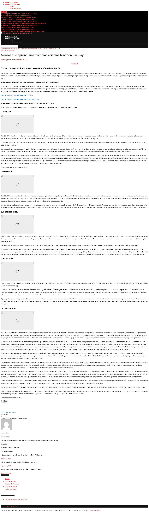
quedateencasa (11, 412)
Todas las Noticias (11, 489)
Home (3, 48)
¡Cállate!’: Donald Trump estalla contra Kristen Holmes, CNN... (23, 31)
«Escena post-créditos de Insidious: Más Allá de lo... (20, 14)
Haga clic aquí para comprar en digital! (17, 95)
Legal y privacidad (11, 506)
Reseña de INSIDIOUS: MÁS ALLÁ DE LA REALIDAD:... (19, 17)
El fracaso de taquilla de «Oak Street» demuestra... (19, 25)
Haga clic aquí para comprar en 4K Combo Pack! (20, 99)
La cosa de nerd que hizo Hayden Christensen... (18, 19)
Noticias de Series (11, 2)
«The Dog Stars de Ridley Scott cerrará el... (16, 15)
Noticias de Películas (12, 4)
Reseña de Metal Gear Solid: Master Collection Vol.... (20, 21)
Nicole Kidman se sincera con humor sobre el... (17, 27)
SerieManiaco (11, 60)
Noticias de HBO (15, 8)
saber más (97, 510)
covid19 (3, 412)
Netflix (12, 6)
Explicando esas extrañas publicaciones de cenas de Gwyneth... (24, 23)
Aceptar (91, 510)
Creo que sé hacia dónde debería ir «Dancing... (18, 29)
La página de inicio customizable (16, 499)
